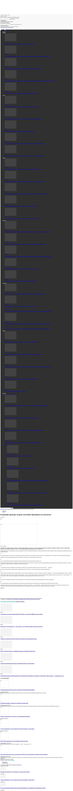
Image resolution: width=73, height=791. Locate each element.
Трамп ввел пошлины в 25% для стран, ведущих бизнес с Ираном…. (21, 281)
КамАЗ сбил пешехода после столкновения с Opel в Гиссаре (14, 741)
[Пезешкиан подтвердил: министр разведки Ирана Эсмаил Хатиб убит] (10, 203)
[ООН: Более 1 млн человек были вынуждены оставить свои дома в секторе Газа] (10, 303)
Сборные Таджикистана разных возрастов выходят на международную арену (23, 442)
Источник (2, 587)
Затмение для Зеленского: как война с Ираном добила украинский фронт (22, 169)
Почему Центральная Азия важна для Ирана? (15, 391)
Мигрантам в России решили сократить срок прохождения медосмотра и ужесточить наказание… (27, 231)
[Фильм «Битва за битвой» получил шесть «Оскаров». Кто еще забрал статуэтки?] (10, 427)
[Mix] (36, 521)
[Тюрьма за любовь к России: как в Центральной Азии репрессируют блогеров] (10, 115)
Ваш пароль (12, 19)
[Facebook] (2, 521)
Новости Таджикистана (17, 764)
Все (5, 394)
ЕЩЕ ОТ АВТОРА (20, 601)
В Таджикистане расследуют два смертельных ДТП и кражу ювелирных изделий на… (27, 492)
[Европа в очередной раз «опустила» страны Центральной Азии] (10, 128)
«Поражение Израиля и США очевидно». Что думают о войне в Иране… (22, 342)
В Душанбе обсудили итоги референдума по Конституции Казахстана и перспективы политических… (28, 256)
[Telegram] (33, 521)
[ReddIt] (25, 521)
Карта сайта (5, 762)
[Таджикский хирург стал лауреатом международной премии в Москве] (10, 90)
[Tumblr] (29, 521)
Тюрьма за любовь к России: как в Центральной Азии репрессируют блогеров (23, 118)
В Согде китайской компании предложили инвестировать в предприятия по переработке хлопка (27, 56)
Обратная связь (5, 763)
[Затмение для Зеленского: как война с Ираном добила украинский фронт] (10, 166)
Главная (4, 31)
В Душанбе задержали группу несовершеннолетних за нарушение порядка (24, 505)
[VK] (6, 521)
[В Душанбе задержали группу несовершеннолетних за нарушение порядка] (12, 502)
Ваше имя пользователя (14, 18)
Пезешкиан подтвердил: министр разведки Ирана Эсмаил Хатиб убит (21, 206)
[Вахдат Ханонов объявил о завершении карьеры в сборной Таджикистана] (6, 648)
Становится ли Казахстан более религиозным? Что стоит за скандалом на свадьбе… (24, 155)
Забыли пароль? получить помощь (6, 21)
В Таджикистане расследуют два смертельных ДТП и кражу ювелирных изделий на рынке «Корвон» (24, 754)
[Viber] (48, 521)
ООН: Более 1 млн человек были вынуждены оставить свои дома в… (21, 306)
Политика (4, 220)
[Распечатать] (59, 521)
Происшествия (7, 444)
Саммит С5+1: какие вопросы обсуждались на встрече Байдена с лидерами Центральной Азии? (27, 328)
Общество (4, 393)
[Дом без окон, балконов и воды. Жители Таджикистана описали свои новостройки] (10, 140)
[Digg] (40, 521)
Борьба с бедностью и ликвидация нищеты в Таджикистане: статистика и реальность (25, 293)
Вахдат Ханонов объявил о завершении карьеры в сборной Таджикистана (17, 651)
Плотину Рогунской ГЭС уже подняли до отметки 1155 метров (19, 44)
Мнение (4, 330)
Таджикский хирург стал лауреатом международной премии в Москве (21, 93)
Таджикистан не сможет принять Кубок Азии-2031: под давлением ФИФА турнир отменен (26, 405)
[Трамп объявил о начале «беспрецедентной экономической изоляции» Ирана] (10, 65)
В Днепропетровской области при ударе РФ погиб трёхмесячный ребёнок (17, 689)
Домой (1, 509)
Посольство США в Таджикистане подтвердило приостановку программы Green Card (25, 244)
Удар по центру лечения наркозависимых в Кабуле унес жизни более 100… (22, 218)
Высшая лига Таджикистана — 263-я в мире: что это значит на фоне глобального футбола (21, 626)
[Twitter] (10, 521)
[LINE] (44, 521)
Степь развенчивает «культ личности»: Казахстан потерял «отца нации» (22, 106)
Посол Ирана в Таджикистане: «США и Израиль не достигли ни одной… (22, 268)
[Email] (55, 521)
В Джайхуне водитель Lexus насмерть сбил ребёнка (19, 455)
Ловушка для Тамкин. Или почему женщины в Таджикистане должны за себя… (23, 354)
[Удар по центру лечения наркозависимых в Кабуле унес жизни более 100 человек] (10, 215)
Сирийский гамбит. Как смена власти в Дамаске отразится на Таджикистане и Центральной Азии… (28, 366)
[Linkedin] (21, 521)
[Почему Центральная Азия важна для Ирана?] (10, 388)
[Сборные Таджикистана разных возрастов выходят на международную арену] (10, 439)
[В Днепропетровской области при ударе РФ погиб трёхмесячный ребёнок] (4, 687)
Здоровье (7, 394)
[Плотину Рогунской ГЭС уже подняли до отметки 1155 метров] (3, 769)
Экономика (4, 283)
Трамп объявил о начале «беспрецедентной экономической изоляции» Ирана (23, 68)
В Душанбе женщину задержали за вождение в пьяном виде (21, 468)
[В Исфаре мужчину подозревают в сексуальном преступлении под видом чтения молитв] (12, 477)
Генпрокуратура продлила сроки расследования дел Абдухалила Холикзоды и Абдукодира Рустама (28, 311)
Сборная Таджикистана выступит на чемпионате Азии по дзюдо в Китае (17, 663)
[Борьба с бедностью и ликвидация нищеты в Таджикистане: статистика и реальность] (10, 290)
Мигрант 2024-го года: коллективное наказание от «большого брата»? (21, 379)
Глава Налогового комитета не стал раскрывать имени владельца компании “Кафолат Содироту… (28, 323)
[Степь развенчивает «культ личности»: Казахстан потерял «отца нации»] (10, 103)
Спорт (14, 394)
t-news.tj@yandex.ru (11, 760)
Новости (4, 32)
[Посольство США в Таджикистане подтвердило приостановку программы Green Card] (10, 241)
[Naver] (52, 521)
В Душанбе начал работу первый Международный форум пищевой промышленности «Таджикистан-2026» (30, 81)
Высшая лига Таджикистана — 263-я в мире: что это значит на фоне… (21, 417)
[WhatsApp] (17, 521)
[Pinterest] (13, 521)
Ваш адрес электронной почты (16, 24)
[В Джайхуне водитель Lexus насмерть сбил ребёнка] (12, 452)
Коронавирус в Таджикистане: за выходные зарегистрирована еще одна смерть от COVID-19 (25, 598)
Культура (11, 394)
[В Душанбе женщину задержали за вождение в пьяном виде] (12, 465)
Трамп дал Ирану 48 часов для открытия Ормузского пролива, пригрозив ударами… (25, 181)
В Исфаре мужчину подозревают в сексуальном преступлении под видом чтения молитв (27, 480)
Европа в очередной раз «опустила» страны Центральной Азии (19, 131)
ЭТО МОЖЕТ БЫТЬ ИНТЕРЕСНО (8, 601)
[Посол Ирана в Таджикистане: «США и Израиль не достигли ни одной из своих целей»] (10, 265)
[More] (63, 521)
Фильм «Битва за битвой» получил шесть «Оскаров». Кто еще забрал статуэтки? (24, 430)
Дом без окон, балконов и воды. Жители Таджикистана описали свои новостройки (24, 143)
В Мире (6, 167)
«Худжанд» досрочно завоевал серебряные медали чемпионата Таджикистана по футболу (23, 599)
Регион (4, 95)
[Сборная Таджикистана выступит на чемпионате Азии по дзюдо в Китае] (6, 660)
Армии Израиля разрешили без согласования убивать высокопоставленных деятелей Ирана (26, 193)
